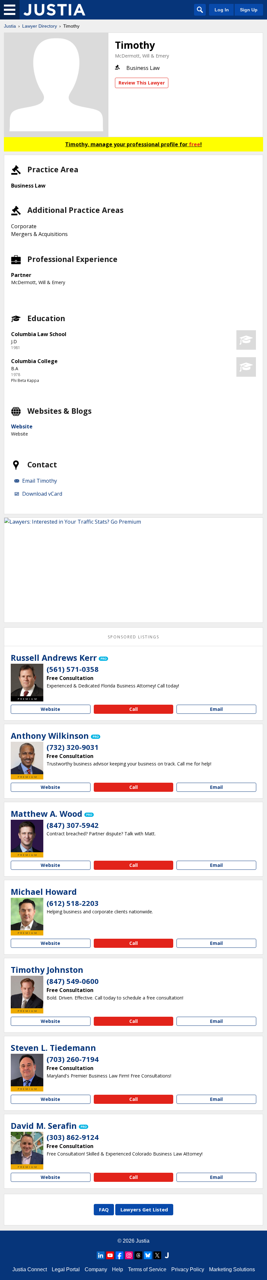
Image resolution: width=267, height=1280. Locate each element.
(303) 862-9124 (73, 1137)
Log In (222, 9)
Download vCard (42, 493)
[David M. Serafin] (27, 1148)
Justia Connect (29, 1269)
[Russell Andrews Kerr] (27, 680)
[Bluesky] (148, 1255)
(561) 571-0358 (73, 669)
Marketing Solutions (232, 1269)
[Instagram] (129, 1255)
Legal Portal (66, 1269)
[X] (157, 1255)
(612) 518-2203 (73, 903)
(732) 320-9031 (73, 747)
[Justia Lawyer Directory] (54, 10)
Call (133, 709)
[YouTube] (110, 1255)
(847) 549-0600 (73, 981)
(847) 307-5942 (73, 825)
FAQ (104, 1209)
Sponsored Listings (133, 637)
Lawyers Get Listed (144, 1209)
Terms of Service (147, 1269)
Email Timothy (39, 480)
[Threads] (138, 1255)
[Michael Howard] (27, 914)
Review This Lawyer (142, 83)
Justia (10, 26)
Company (96, 1269)
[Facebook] (119, 1255)
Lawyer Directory (39, 26)
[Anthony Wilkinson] (27, 758)
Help (117, 1269)
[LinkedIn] (101, 1255)
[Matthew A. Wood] (27, 836)
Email (216, 709)
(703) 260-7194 (73, 1059)
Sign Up (249, 9)
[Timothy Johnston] (27, 992)
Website (22, 426)
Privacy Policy (187, 1269)
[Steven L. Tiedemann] (27, 1070)
